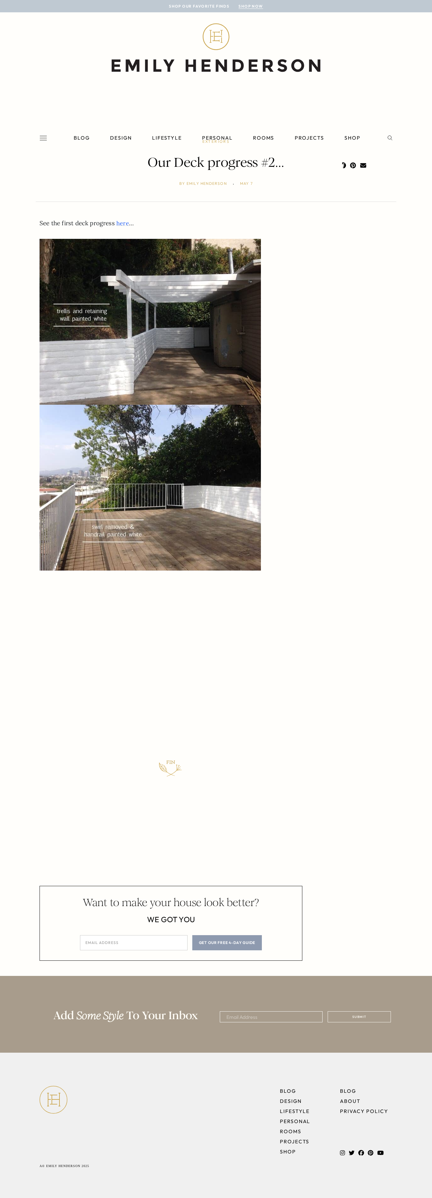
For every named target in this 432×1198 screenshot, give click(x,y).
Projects (309, 138)
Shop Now (250, 6)
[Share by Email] (363, 165)
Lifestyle (167, 138)
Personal (217, 138)
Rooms (264, 138)
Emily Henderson (207, 183)
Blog (82, 138)
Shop (352, 138)
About (350, 1101)
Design (121, 138)
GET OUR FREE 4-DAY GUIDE (227, 942)
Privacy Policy (364, 1111)
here (122, 223)
